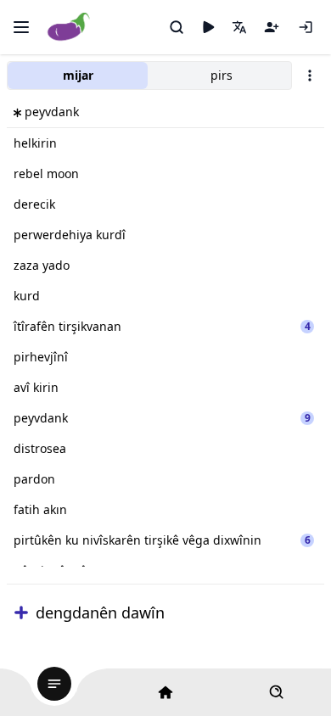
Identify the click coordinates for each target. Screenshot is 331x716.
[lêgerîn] (176, 27)
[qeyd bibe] (271, 27)
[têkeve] (305, 27)
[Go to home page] (69, 27)
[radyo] (208, 27)
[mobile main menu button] (21, 27)
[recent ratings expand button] (21, 612)
